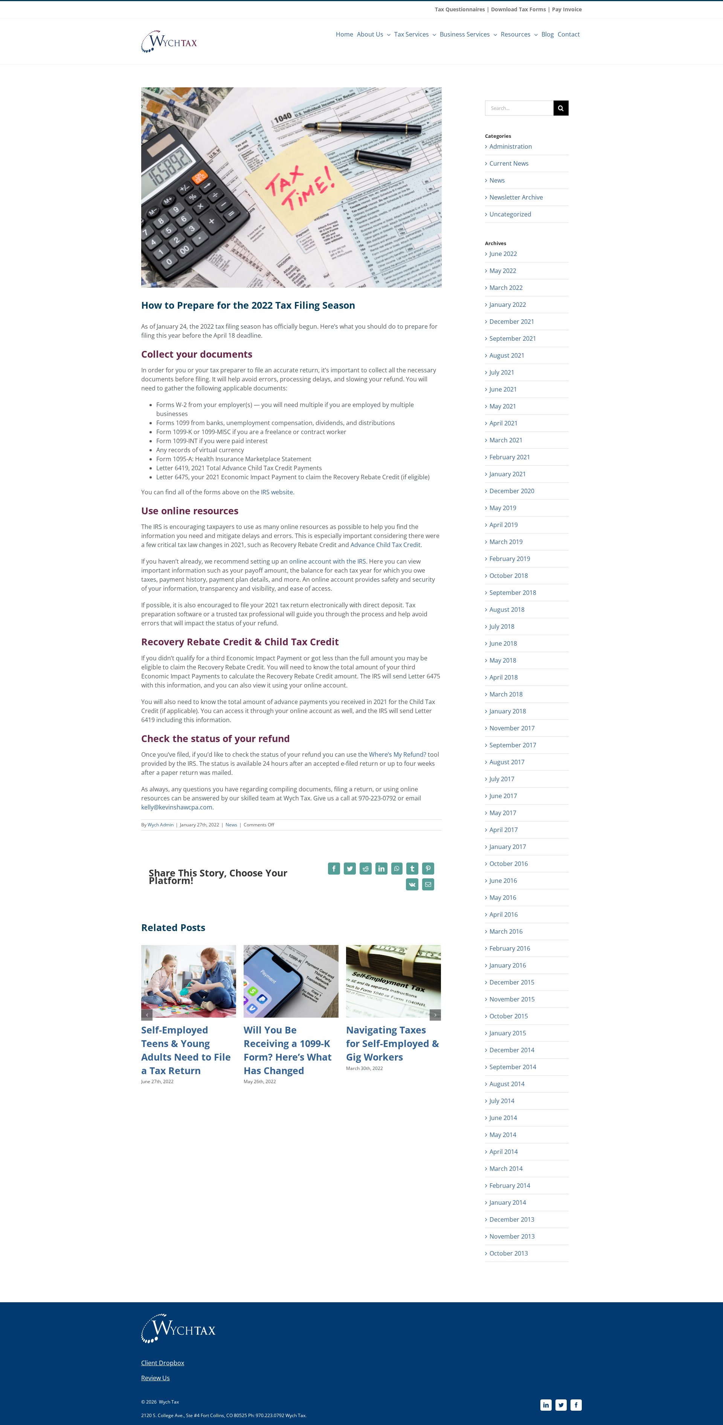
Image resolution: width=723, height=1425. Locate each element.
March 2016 (506, 931)
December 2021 (512, 321)
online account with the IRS (327, 561)
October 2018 (509, 576)
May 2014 (503, 1135)
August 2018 (507, 609)
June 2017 (503, 796)
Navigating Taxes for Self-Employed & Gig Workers (392, 1043)
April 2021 (504, 423)
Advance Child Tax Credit (386, 545)
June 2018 (503, 643)
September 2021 (513, 338)
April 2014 (504, 1152)
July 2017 (502, 779)
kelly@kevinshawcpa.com (176, 807)
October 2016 (509, 864)
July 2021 (502, 372)
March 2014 (506, 1168)
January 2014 (508, 1202)
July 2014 (502, 1101)
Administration (511, 146)
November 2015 (512, 999)
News (231, 824)
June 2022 (503, 254)
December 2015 (512, 982)
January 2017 (508, 847)
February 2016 (510, 948)
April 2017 (504, 830)
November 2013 (512, 1236)
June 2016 (503, 880)
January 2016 (508, 965)
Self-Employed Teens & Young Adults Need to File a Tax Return (186, 1049)
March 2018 (506, 694)
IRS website (277, 492)
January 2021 (508, 474)
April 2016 (504, 914)
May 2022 (503, 271)
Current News (509, 163)
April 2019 (504, 525)
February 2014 (510, 1185)
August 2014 (507, 1084)
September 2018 (513, 592)
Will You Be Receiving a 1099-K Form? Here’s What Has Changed (288, 1049)
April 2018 (504, 677)
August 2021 (507, 355)
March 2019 (506, 542)
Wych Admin (161, 824)
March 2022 (506, 287)
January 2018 (508, 711)
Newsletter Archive (516, 197)
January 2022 (508, 304)
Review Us (155, 1378)
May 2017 (503, 813)
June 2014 (503, 1118)
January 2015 (508, 1033)
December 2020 (512, 491)
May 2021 (503, 406)
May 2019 (503, 508)
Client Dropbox (162, 1363)
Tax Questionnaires (460, 9)
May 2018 (503, 660)
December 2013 (512, 1219)
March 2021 (506, 440)
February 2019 (510, 559)
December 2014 (512, 1050)
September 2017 (513, 745)
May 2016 (503, 897)
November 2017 (512, 728)
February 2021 (510, 457)
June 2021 (503, 389)
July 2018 (502, 626)
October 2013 (509, 1253)
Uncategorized (510, 214)
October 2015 (509, 1016)
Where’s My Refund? (397, 754)
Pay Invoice (567, 9)
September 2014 (513, 1067)
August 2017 (507, 762)
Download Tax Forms (518, 9)
